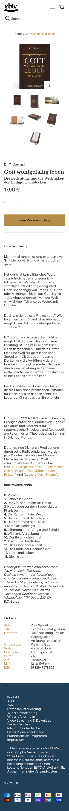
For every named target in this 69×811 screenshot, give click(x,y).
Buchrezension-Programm (27, 736)
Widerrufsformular (21, 717)
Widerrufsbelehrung (22, 713)
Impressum (15, 740)
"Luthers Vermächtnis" (40, 474)
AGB (10, 701)
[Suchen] (7, 19)
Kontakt (13, 697)
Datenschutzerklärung (24, 709)
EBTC (18, 783)
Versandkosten (18, 724)
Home (18, 33)
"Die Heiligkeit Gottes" (27, 467)
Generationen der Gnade (25, 732)
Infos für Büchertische (23, 728)
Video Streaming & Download (29, 720)
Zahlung (13, 705)
